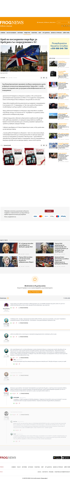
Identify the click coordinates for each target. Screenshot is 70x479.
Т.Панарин (6, 417)
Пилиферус (6, 393)
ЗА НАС (39, 472)
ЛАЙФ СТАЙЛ (67, 467)
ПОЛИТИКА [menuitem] (34, 32)
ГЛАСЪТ (19, 467)
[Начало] (62, 26)
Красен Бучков (7, 145)
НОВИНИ (14, 467)
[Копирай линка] (41, 78)
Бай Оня (15, 421)
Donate (49, 211)
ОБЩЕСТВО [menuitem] (27, 32)
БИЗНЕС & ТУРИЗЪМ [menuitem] (56, 32)
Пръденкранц (6, 308)
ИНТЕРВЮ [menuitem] (20, 32)
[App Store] (66, 457)
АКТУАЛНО (2, 77)
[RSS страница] (69, 26)
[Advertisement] (35, 8)
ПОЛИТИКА (37, 467)
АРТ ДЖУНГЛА (48, 467)
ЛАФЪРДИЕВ (6, 324)
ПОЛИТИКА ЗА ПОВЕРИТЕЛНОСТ (62, 472)
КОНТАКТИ (45, 472)
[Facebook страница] (64, 26)
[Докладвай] (17, 308)
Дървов (6, 378)
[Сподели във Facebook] (44, 78)
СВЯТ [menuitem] (39, 32)
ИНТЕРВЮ (24, 467)
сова (14, 359)
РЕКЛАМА (51, 472)
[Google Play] (57, 457)
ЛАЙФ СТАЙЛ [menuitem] (66, 32)
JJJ (6, 354)
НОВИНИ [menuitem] (3, 32)
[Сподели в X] (46, 78)
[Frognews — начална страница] (8, 458)
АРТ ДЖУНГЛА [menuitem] (46, 32)
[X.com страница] (67, 26)
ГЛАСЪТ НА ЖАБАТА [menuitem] (11, 32)
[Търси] (69, 22)
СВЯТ (42, 467)
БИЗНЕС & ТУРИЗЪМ (58, 467)
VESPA (6, 339)
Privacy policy (44, 478)
